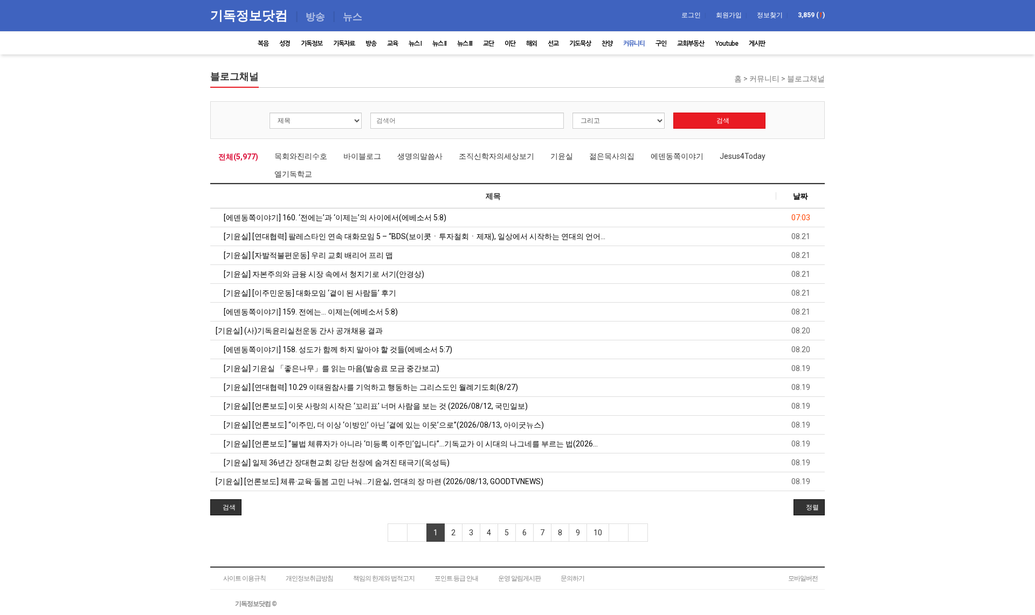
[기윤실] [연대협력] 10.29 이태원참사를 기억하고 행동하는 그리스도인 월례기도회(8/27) (370, 387)
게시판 (757, 43)
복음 (263, 43)
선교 (553, 43)
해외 (531, 43)
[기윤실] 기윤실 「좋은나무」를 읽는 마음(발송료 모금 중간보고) (330, 368)
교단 (488, 43)
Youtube (726, 43)
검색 (722, 120)
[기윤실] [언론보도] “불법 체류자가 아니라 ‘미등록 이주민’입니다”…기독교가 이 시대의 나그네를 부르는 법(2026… (410, 443)
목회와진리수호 (300, 156)
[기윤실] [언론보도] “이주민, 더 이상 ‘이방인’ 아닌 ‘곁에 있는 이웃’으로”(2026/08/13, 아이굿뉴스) (383, 425)
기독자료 (344, 43)
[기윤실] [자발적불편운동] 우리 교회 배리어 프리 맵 (307, 255)
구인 (661, 43)
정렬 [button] (811, 507)
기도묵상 (580, 43)
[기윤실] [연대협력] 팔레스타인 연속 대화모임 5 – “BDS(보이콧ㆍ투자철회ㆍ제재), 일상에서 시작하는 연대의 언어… (413, 236)
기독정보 (311, 43)
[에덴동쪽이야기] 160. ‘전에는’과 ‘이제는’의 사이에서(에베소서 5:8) (334, 217)
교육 (392, 43)
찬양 (607, 43)
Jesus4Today (742, 156)
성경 (284, 43)
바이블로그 (362, 156)
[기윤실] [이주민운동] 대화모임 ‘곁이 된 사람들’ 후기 (309, 293)
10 (598, 532)
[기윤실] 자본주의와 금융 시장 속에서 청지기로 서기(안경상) (323, 274)
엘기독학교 (293, 174)
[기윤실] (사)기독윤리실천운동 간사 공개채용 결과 (299, 330)
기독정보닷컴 (250, 14)
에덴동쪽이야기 (677, 156)
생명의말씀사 (420, 156)
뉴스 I (415, 43)
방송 (370, 43)
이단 (510, 43)
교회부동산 (690, 43)
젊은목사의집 (611, 156)
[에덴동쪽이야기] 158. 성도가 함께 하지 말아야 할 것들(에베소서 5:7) (337, 349)
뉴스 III (464, 43)
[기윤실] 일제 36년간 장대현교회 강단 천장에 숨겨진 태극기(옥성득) (336, 462)
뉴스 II (439, 43)
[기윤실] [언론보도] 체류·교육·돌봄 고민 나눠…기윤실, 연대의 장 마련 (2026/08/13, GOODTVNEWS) (379, 481)
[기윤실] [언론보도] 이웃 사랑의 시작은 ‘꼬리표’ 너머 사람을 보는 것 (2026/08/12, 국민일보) (375, 406)
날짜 (800, 196)
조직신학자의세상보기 (496, 156)
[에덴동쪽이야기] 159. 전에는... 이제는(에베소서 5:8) (310, 312)
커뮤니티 (634, 43)
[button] (226, 507)
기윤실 (561, 156)
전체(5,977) (238, 156)
